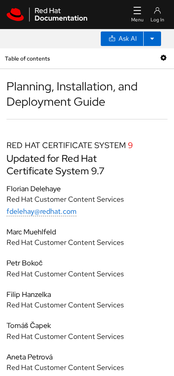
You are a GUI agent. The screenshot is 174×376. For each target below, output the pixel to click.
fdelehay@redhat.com (41, 211)
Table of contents (27, 58)
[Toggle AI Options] (152, 38)
